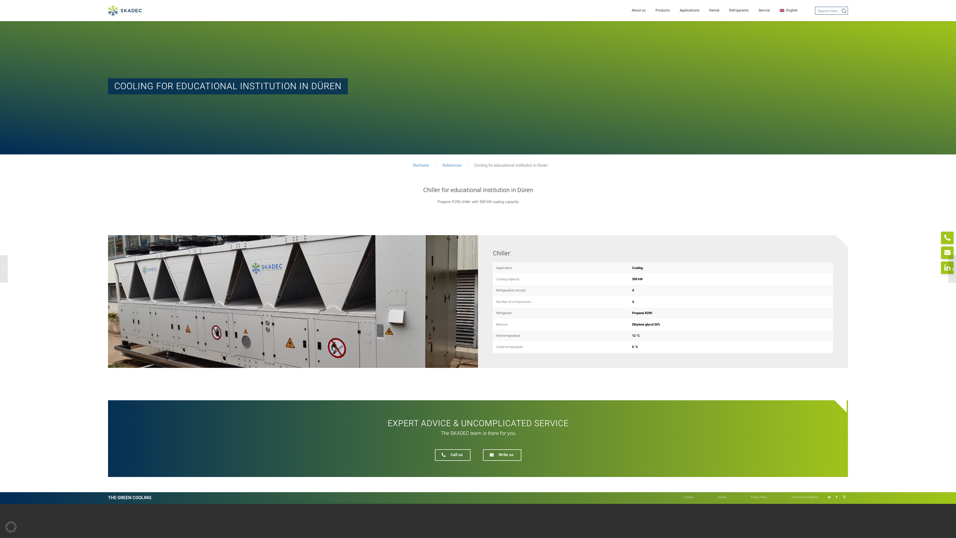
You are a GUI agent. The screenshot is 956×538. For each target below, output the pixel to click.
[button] (11, 527)
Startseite (421, 165)
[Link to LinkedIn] (829, 497)
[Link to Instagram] (844, 497)
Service (764, 10)
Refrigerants (739, 10)
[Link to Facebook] (836, 497)
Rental (714, 10)
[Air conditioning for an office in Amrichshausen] (952, 269)
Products (663, 10)
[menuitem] (689, 497)
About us (639, 10)
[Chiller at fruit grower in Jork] (4, 269)
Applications (689, 10)
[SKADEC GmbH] (125, 10)
